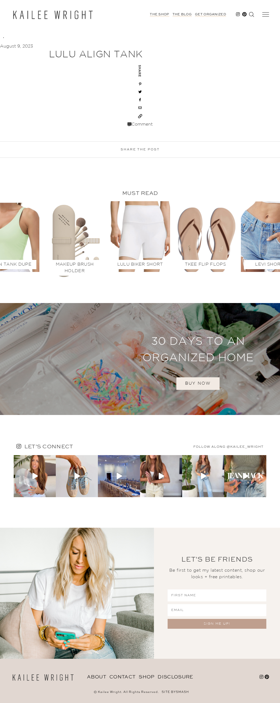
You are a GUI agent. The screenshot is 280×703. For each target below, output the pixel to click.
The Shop (159, 14)
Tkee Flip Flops (205, 264)
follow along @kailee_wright (228, 447)
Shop (146, 677)
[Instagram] (50, 492)
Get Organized (210, 14)
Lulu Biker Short (140, 264)
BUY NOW (198, 383)
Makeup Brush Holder (75, 267)
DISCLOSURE (175, 677)
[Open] (35, 476)
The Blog (182, 14)
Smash (182, 692)
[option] (140, 235)
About (96, 677)
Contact (122, 677)
